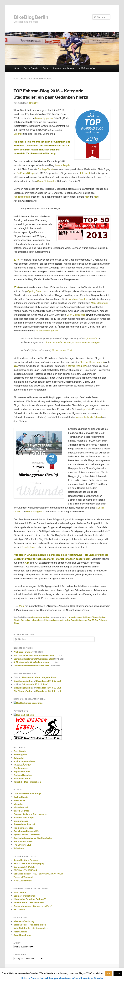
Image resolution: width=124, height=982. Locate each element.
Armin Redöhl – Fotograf (26, 860)
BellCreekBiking (25, 173)
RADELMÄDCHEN (22, 764)
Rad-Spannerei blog (23, 827)
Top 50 (91, 620)
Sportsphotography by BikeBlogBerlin (33, 837)
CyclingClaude (21, 796)
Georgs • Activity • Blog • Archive (30, 814)
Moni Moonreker (99, 302)
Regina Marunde (22, 771)
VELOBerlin (19, 909)
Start (16, 68)
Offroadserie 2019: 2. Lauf (48, 680)
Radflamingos (20, 768)
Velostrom (19, 848)
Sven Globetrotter (46, 181)
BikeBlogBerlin (31, 16)
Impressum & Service (63, 68)
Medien (46, 617)
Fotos (45, 68)
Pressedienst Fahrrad (24, 824)
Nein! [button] (117, 973)
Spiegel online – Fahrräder (27, 834)
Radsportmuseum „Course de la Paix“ (33, 906)
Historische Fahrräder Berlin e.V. (30, 899)
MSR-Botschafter (87, 68)
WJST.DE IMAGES (23, 880)
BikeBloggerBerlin (23, 680)
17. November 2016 (62, 350)
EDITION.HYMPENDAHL (25, 870)
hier (87, 196)
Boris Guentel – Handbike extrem (30, 924)
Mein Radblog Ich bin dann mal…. (31, 928)
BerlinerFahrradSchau (25, 895)
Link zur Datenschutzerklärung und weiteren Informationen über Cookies (62, 978)
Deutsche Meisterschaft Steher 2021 (31, 665)
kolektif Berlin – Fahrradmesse (29, 902)
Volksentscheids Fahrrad (89, 417)
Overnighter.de (21, 820)
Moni (21, 605)
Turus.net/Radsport (23, 877)
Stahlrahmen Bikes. (23, 841)
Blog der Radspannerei (92, 362)
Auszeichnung (75, 617)
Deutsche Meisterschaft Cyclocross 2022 (34, 658)
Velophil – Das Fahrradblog (27, 781)
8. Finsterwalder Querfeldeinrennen (31, 662)
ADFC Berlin (20, 892)
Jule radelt (85, 173)
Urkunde (18, 133)
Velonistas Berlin (22, 778)
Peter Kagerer (20, 931)
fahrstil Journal (21, 810)
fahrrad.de (26, 620)
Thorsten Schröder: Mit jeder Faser (39, 677)
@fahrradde (90, 338)
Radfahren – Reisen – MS (26, 831)
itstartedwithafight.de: (47, 330)
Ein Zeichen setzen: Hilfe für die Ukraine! (34, 655)
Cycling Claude (46, 169)
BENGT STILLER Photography (29, 863)
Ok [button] (108, 973)
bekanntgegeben (44, 118)
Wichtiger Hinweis (23, 651)
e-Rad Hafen (20, 800)
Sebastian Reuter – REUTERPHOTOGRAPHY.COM (38, 873)
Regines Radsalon (23, 774)
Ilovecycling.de (34, 511)
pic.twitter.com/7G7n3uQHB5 (87, 342)
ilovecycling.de (62, 165)
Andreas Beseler (78, 299)
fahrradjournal (38, 620)
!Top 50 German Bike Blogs (27, 793)
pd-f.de (87, 409)
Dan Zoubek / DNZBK (24, 866)
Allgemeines (36, 617)
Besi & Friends (31, 68)
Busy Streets (20, 751)
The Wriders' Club (22, 844)
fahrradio (18, 803)
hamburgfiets (20, 754)
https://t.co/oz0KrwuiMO (58, 342)
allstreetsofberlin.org (24, 921)
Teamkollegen (28, 547)
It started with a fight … (25, 817)
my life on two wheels (24, 761)
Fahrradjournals (22, 196)
